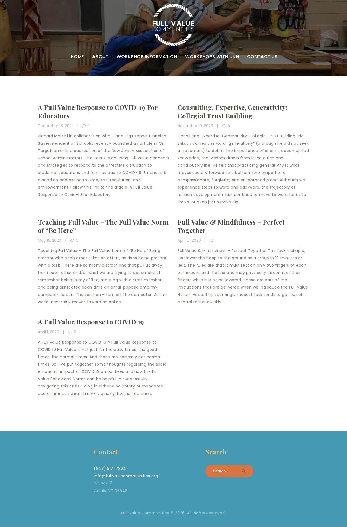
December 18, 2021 (55, 125)
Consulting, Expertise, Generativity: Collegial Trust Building (232, 111)
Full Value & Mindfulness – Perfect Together (231, 226)
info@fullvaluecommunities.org (126, 475)
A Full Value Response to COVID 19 (91, 322)
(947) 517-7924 (110, 468)
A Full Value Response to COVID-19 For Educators (98, 111)
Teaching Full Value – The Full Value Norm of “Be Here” (103, 226)
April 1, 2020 (48, 332)
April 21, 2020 (189, 240)
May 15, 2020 (49, 240)
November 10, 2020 (195, 125)
